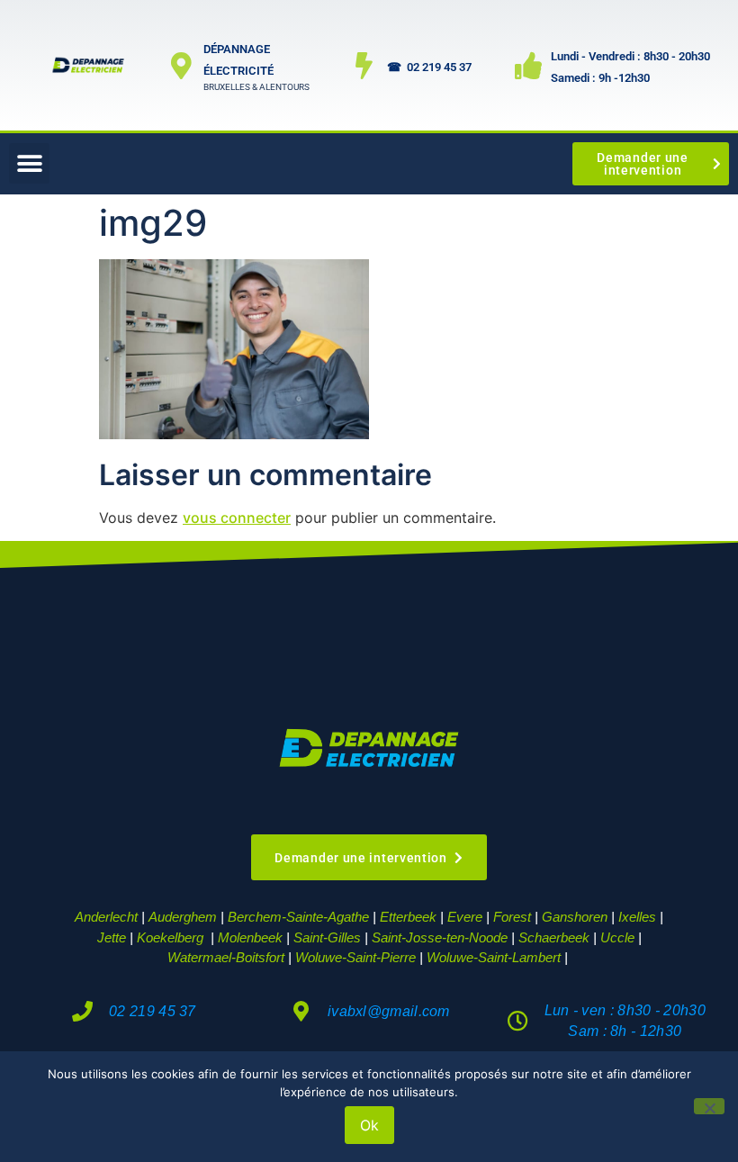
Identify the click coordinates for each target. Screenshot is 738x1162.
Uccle (617, 937)
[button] (29, 163)
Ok (369, 1125)
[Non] (709, 1106)
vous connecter (237, 518)
